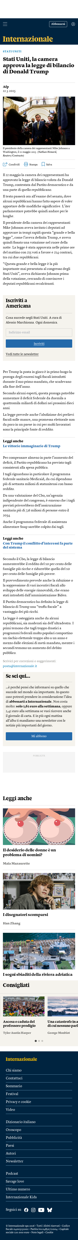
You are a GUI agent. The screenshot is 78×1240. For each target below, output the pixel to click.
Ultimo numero (18, 1189)
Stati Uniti (12, 51)
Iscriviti (39, 343)
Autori (11, 1153)
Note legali (37, 1232)
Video (10, 1110)
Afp (6, 87)
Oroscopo (13, 1130)
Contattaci (14, 1078)
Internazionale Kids (21, 1197)
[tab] (36, 1041)
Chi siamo (14, 1070)
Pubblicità (14, 1138)
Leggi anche (13, 441)
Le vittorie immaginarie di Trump (31, 446)
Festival (12, 1094)
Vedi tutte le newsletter (22, 354)
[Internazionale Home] (22, 1059)
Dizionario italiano (21, 1122)
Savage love (15, 1181)
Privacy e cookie (18, 1102)
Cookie (49, 1232)
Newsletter (14, 1161)
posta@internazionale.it (20, 666)
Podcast (12, 1174)
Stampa (33, 164)
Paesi (10, 1146)
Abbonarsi (58, 24)
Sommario (14, 1086)
